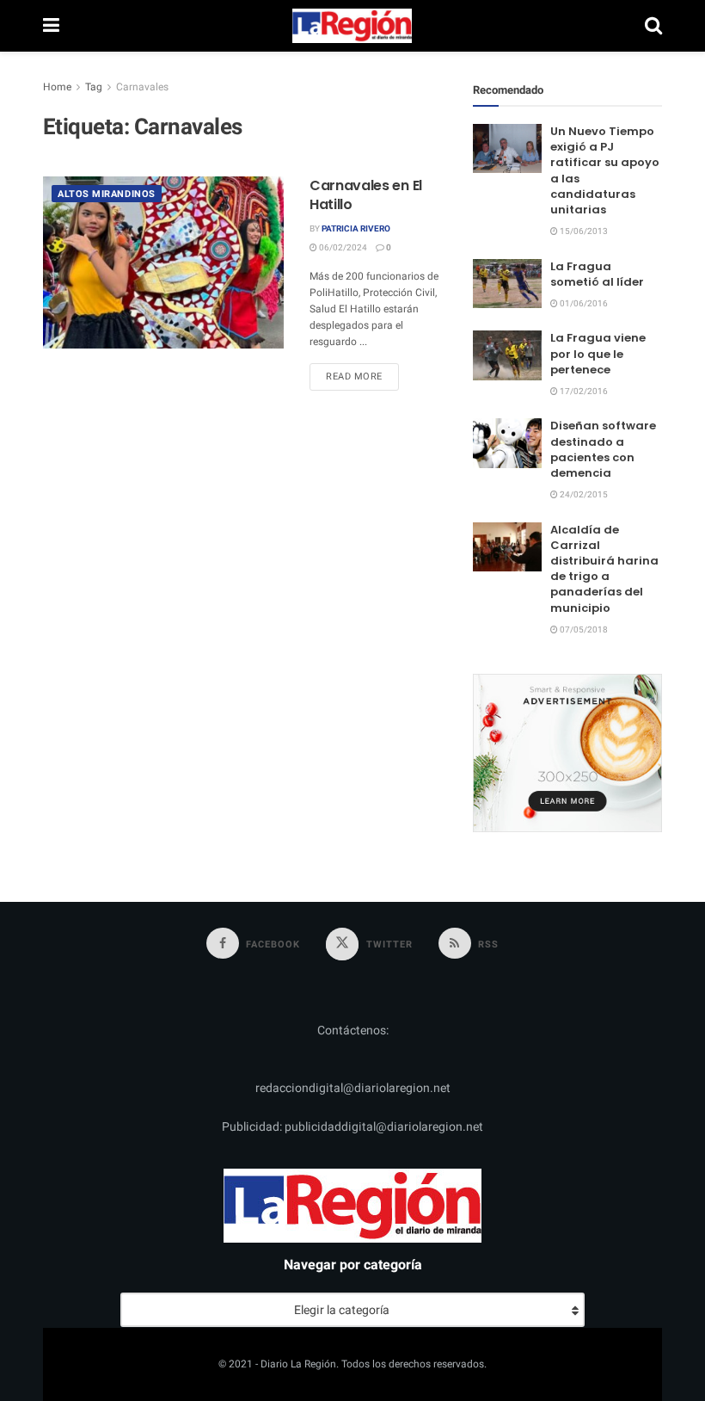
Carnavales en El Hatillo (366, 195)
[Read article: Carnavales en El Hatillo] (163, 262)
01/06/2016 (583, 304)
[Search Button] (653, 26)
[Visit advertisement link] (567, 752)
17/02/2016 (583, 392)
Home (57, 87)
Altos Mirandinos (107, 194)
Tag (93, 87)
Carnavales (142, 87)
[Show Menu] (51, 26)
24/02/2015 (583, 495)
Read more (362, 376)
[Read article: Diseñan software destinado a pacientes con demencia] (507, 442)
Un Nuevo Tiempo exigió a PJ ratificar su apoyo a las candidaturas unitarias (604, 170)
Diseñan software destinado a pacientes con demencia (603, 449)
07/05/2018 (583, 630)
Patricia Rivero (356, 229)
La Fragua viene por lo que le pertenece (598, 353)
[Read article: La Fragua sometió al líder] (507, 283)
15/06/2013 (583, 231)
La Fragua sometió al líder (597, 274)
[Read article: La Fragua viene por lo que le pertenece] (507, 355)
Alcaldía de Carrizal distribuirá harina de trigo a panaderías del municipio (604, 569)
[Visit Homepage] (352, 26)
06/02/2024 (342, 248)
